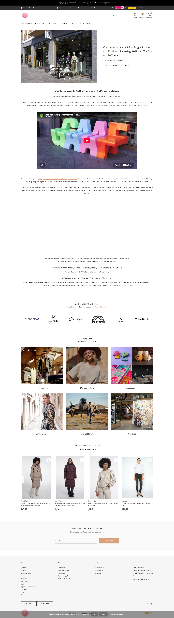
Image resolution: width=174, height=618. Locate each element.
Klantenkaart (25, 581)
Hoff (112, 268)
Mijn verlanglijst (63, 576)
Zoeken (114, 15)
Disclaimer (24, 589)
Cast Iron (76, 278)
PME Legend (66, 278)
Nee (103, 614)
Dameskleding (27, 23)
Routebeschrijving (111, 66)
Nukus (70, 268)
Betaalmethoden (26, 573)
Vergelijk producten (64, 578)
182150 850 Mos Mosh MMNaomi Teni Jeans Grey (136, 504)
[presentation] (22, 479)
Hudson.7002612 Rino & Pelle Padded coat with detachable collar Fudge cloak (70, 504)
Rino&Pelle (85, 268)
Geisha (77, 268)
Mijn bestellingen (63, 570)
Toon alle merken (101, 307)
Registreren (62, 567)
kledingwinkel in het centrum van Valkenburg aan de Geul (57, 179)
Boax (119, 268)
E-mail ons (45, 603)
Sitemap (23, 595)
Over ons (23, 567)
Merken (75, 23)
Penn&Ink (104, 268)
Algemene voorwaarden (28, 587)
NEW (82, 23)
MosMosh (95, 268)
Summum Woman (59, 268)
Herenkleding (41, 23)
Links (22, 584)
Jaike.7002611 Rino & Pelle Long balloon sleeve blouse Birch (103, 504)
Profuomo (94, 278)
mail (145, 105)
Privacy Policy (25, 592)
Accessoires (54, 23)
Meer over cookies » (117, 614)
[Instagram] (151, 604)
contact (125, 66)
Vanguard (85, 278)
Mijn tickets (61, 573)
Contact (66, 23)
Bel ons (29, 603)
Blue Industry (107, 278)
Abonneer (108, 541)
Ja (94, 614)
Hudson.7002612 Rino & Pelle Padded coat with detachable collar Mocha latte (36, 504)
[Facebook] (147, 604)
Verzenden (24, 576)
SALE (88, 23)
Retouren (24, 578)
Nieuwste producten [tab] (87, 450)
